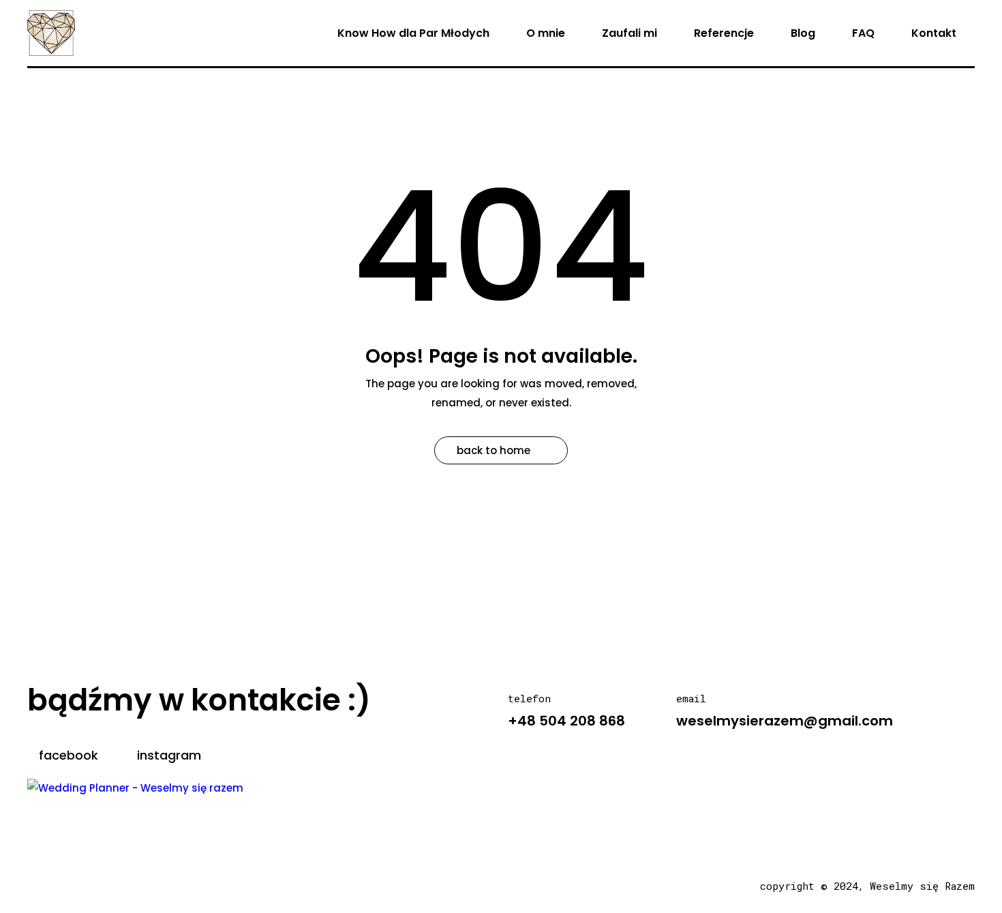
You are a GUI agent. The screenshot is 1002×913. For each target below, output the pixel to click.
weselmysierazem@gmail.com (784, 720)
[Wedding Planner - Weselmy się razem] (135, 787)
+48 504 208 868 (566, 720)
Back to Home (493, 450)
